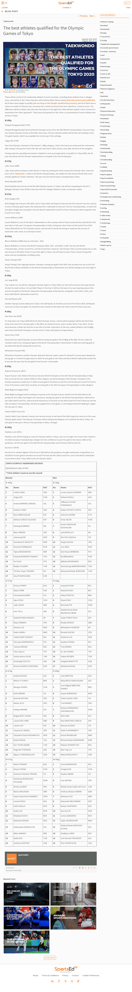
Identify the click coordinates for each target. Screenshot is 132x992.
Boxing (103, 33)
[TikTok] (78, 981)
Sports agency (106, 174)
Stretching (105, 201)
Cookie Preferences (90, 975)
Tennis (103, 227)
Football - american (108, 51)
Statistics (104, 193)
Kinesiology (105, 66)
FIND (128, 8)
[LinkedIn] (52, 981)
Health (103, 63)
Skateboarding (106, 152)
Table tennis (105, 215)
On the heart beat (107, 100)
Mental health (106, 85)
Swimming (105, 212)
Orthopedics (105, 104)
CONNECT (66, 8)
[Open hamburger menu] (2, 3)
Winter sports (106, 245)
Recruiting (105, 130)
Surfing (104, 208)
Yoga (103, 249)
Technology (105, 223)
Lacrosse (104, 70)
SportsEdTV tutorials (109, 189)
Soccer (103, 163)
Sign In (127, 3)
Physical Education (108, 111)
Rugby (103, 141)
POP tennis (105, 122)
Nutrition (104, 96)
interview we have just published (81, 100)
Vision (103, 234)
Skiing (103, 156)
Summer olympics (108, 204)
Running (104, 145)
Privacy (65, 975)
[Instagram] (72, 981)
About (35, 975)
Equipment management (110, 44)
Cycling (104, 40)
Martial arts (105, 78)
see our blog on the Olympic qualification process (55, 103)
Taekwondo (19, 173)
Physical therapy (107, 115)
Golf (103, 55)
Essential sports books (109, 48)
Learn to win (105, 74)
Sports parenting (107, 182)
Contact (75, 975)
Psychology (105, 126)
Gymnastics (105, 59)
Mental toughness (108, 89)
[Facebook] (59, 981)
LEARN (5, 8)
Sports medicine (107, 178)
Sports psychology (108, 186)
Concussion (105, 37)
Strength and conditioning (111, 197)
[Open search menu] (6, 3)
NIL (102, 92)
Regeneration (106, 133)
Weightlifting (106, 242)
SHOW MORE (50, 958)
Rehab (103, 137)
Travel (103, 230)
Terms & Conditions (50, 975)
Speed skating (106, 171)
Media (103, 81)
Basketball (105, 29)
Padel (103, 107)
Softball (104, 167)
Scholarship (105, 148)
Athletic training (107, 22)
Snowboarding (106, 160)
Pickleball (105, 118)
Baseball (104, 25)
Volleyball (105, 238)
